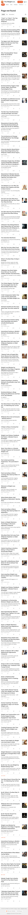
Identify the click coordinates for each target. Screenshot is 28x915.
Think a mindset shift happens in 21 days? (9, 580)
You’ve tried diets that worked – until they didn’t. (9, 695)
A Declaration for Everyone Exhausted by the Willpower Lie (10, 240)
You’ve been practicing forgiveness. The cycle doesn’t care (10, 461)
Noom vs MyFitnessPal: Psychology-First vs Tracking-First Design (9, 678)
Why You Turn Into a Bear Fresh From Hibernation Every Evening (10, 248)
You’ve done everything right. (8, 288)
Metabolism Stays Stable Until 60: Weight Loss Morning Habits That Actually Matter (10, 639)
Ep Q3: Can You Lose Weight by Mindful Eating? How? (10, 765)
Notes (7, 4)
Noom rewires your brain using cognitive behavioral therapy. (10, 527)
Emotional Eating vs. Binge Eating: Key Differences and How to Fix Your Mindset (10, 393)
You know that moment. (6, 179)
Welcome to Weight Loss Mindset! (8, 486)
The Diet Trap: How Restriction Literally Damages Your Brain (9, 112)
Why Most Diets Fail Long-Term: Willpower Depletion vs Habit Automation (10, 343)
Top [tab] (7, 14)
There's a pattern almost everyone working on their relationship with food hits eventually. (10, 856)
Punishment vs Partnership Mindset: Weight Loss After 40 (10, 601)
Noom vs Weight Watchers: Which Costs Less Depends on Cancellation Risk (10, 626)
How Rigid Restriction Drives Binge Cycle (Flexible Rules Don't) (10, 75)
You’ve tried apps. (5, 707)
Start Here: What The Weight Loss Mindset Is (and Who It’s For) (9, 490)
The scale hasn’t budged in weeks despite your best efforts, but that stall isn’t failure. (10, 441)
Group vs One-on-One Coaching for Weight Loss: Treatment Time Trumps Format (10, 665)
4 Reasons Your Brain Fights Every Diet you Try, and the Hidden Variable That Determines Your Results (10, 272)
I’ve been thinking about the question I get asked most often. (10, 129)
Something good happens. (7, 46)
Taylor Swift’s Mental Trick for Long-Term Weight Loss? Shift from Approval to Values (9, 691)
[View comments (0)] (8, 26)
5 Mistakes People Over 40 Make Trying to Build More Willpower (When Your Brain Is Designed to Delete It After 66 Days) (10, 162)
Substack (8, 913)
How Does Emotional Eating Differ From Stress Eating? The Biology (10, 30)
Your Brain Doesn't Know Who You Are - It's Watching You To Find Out (10, 405)
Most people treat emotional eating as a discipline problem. (10, 884)
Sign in (25, 1)
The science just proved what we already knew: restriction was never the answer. (10, 217)
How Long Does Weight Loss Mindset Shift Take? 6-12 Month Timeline (10, 576)
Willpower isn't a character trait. (8, 807)
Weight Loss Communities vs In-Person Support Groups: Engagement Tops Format (10, 716)
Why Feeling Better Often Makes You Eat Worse (10, 853)
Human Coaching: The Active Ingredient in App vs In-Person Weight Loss (10, 704)
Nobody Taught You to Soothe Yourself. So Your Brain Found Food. (9, 880)
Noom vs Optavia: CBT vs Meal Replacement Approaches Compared (9, 652)
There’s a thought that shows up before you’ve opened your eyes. (10, 312)
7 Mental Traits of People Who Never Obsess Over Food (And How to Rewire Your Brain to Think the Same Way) (10, 356)
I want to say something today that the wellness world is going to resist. (10, 465)
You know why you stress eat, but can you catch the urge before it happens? (10, 567)
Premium (21, 4)
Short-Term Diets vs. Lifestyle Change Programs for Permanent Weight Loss (10, 450)
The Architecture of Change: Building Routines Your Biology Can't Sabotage (10, 138)
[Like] (2, 26)
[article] (14, 22)
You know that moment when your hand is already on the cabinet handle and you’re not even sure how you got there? (10, 251)
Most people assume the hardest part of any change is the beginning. (10, 868)
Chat (11, 4)
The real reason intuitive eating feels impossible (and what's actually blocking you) (10, 321)
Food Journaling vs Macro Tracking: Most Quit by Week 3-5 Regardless (10, 474)
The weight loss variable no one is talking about (10, 276)
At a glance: (4, 334)
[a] (24, 20)
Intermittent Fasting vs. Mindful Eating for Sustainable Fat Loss (10, 332)
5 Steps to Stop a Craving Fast (9, 427)
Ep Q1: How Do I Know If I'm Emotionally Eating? (8, 814)
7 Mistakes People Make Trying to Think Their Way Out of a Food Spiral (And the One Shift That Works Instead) (10, 893)
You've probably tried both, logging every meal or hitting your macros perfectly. (9, 478)
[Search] (25, 14)
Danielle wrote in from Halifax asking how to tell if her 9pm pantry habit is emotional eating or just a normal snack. (10, 818)
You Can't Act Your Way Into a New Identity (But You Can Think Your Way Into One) (10, 200)
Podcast (15, 4)
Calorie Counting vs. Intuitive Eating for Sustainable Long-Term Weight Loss (10, 382)
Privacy (15, 908)
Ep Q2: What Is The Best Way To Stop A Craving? (10, 793)
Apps (26, 4)
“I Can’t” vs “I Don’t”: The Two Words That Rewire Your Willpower (9, 20)
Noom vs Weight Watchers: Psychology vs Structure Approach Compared (9, 523)
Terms (19, 908)
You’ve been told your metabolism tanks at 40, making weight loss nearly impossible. (10, 643)
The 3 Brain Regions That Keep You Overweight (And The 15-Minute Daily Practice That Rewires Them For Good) (9, 285)
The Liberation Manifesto (8, 237)
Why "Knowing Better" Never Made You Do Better (9, 53)
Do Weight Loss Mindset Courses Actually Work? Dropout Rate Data (10, 100)
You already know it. (6, 56)
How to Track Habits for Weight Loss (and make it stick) (10, 741)
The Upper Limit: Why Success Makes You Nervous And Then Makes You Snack (10, 43)
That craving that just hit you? (8, 428)
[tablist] (8, 14)
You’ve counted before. (6, 385)
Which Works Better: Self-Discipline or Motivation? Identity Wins (10, 499)
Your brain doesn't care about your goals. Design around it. (10, 142)
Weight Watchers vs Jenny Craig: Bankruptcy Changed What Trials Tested (10, 753)
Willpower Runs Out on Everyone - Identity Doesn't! (10, 417)
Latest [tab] (3, 14)
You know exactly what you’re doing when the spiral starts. (9, 897)
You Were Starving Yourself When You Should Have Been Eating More (10, 213)
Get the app (19, 911)
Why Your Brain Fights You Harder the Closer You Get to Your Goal (10, 864)
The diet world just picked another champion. (9, 845)
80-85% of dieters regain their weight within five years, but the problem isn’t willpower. (10, 554)
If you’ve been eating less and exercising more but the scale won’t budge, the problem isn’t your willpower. (10, 604)
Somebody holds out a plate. (7, 23)
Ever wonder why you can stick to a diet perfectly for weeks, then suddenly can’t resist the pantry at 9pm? (10, 347)
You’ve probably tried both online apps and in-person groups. (10, 720)
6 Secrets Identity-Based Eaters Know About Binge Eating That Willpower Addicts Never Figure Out (10, 151)
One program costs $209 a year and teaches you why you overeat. (9, 656)
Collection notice (24, 908)
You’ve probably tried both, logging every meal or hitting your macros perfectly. (9, 514)
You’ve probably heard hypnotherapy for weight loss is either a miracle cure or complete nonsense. (10, 617)
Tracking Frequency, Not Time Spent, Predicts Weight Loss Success (9, 729)
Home (3, 4)
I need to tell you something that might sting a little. (10, 116)
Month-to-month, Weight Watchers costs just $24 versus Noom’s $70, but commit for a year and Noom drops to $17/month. (10, 630)
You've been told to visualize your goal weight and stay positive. (10, 67)
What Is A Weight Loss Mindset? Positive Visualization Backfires (10, 63)
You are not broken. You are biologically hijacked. (10, 191)
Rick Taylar (8, 24)
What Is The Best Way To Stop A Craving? (10, 259)
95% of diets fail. (5, 453)
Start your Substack (11, 911)
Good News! (4, 300)
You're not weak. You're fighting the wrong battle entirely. (9, 166)
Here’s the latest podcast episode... (9, 420)
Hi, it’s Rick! (3, 324)
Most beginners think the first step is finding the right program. (9, 373)
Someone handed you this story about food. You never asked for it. (10, 308)
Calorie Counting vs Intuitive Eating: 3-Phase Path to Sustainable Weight (9, 550)
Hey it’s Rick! (4, 154)
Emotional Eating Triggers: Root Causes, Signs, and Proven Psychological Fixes (10, 87)
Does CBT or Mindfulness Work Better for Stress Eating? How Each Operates (10, 563)
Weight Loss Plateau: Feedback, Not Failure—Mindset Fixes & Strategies (10, 437)
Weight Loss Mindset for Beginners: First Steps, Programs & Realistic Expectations (10, 369)
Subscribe (20, 1)
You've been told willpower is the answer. (10, 502)
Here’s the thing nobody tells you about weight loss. (10, 204)
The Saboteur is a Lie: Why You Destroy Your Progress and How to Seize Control (10, 187)
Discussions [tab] (11, 14)
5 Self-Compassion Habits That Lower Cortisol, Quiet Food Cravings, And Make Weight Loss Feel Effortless (10, 296)
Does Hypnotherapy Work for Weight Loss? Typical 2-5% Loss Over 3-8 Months (10, 613)
